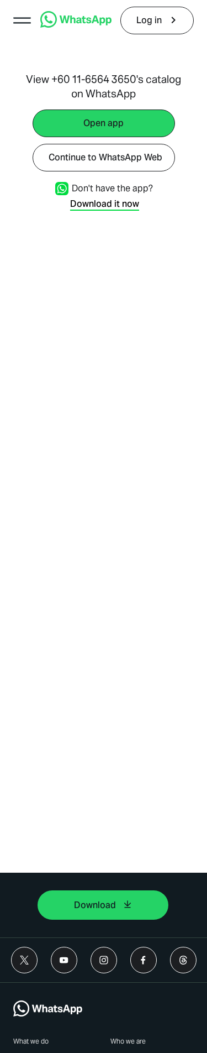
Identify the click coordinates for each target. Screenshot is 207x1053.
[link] (76, 24)
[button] (22, 20)
